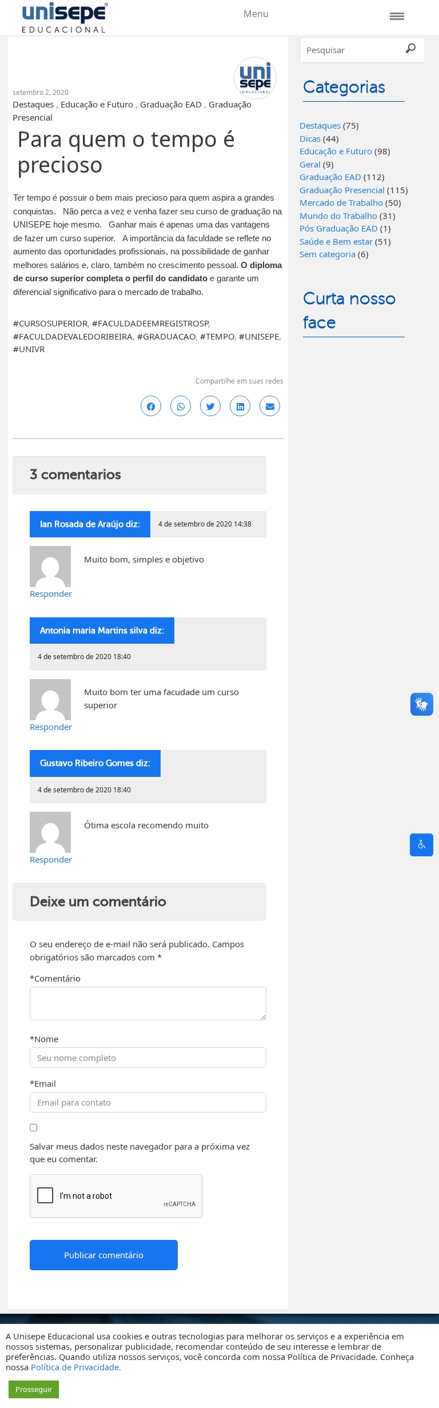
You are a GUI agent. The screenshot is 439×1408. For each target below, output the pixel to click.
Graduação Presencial (342, 190)
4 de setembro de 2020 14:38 (205, 524)
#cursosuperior (50, 323)
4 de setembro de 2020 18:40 (84, 656)
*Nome (44, 1038)
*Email (43, 1083)
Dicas (310, 138)
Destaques (33, 104)
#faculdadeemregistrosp (150, 323)
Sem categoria (328, 254)
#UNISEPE (259, 336)
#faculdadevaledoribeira (73, 336)
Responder (51, 593)
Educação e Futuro (97, 104)
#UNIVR (29, 348)
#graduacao (166, 336)
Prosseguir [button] (33, 1389)
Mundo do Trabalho (338, 215)
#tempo (217, 336)
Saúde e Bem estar (336, 241)
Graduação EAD (171, 104)
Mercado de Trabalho (341, 202)
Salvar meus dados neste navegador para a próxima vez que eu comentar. (140, 1152)
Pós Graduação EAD (339, 228)
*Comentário (55, 978)
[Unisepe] (65, 16)
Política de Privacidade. (76, 1367)
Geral (310, 164)
